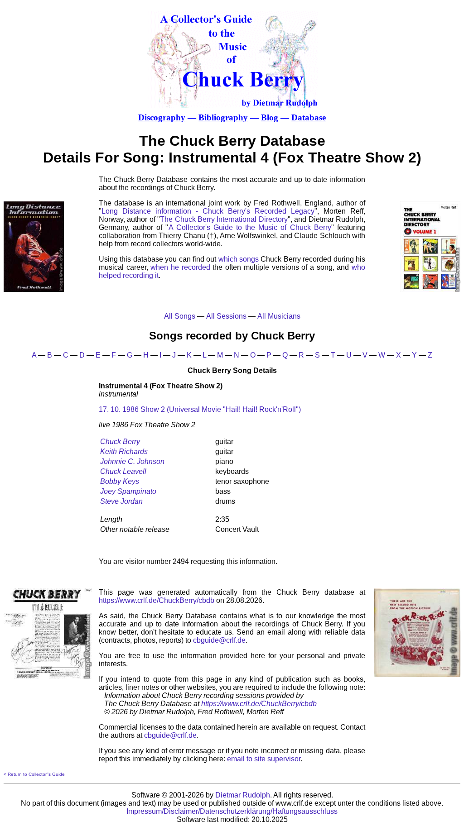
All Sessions (226, 316)
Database (308, 117)
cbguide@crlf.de (219, 640)
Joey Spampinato (128, 491)
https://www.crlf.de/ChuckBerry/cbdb (156, 600)
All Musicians (278, 316)
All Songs (179, 316)
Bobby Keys (119, 481)
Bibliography (223, 117)
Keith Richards (124, 451)
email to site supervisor (263, 759)
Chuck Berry (120, 441)
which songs (238, 259)
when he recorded (180, 267)
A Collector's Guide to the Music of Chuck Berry (250, 227)
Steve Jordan (121, 501)
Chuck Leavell (123, 471)
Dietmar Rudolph (242, 795)
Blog (269, 117)
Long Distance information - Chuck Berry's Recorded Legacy (208, 211)
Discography (161, 117)
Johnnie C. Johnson (132, 461)
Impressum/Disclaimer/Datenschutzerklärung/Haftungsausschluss (232, 811)
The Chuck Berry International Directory (224, 219)
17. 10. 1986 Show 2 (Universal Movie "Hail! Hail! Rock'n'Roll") (200, 409)
